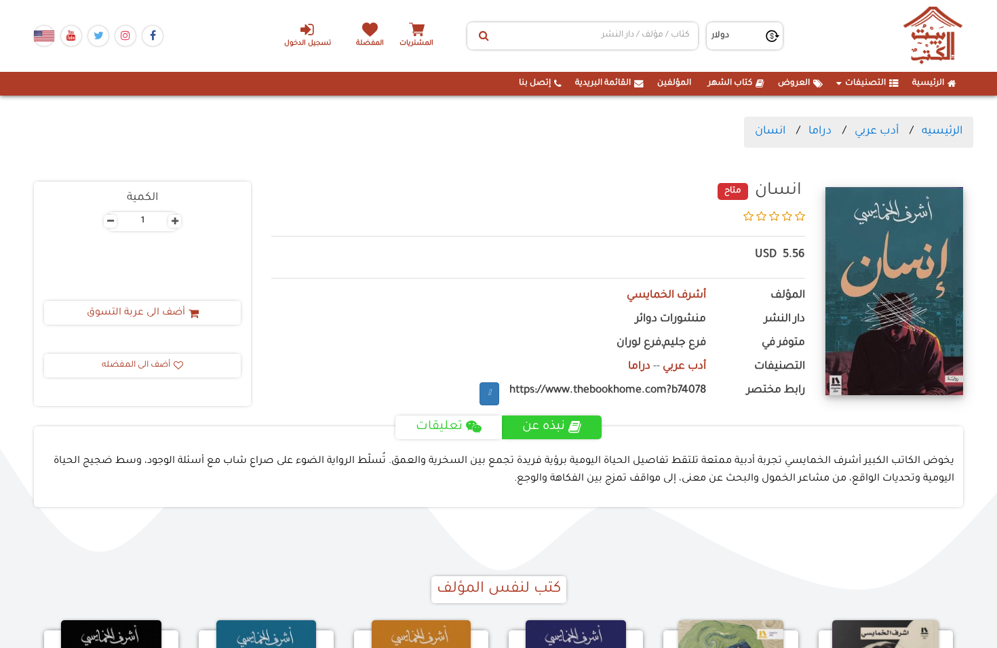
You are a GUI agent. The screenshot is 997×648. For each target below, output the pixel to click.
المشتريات (416, 43)
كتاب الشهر (730, 83)
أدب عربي (877, 131)
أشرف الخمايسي (666, 296)
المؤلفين (674, 83)
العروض (794, 83)
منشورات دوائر (671, 319)
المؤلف (787, 296)
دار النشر (784, 319)
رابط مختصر (776, 391)
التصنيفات (865, 83)
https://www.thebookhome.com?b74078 (607, 391)
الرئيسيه (942, 131)
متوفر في (783, 343)
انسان (770, 131)
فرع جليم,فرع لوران (661, 343)
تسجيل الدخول (307, 43)
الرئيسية (928, 83)
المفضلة (370, 43)
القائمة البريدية (603, 83)
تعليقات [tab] (439, 427)
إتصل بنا (535, 83)
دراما (820, 131)
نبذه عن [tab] (543, 427)
